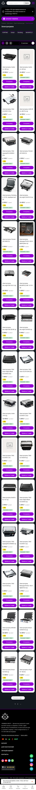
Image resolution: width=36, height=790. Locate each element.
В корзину (9, 81)
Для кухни (10, 23)
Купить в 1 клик (9, 87)
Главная (3, 23)
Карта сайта (24, 735)
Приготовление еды (19, 23)
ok (32, 781)
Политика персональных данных (10, 735)
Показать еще (17, 698)
